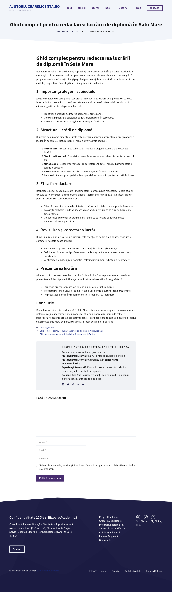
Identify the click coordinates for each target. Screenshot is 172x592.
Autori (104, 571)
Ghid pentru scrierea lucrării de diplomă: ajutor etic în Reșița (67, 334)
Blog (138, 8)
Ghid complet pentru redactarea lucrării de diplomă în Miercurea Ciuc (71, 330)
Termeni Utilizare (154, 571)
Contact (155, 8)
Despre (96, 8)
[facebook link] (153, 517)
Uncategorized (47, 327)
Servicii (82, 8)
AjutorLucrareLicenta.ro (34, 6)
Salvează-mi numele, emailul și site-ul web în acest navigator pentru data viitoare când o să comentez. (87, 467)
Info (107, 8)
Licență (123, 8)
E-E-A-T (93, 571)
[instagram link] (138, 517)
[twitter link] (146, 517)
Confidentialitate (132, 571)
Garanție (116, 571)
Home (69, 8)
